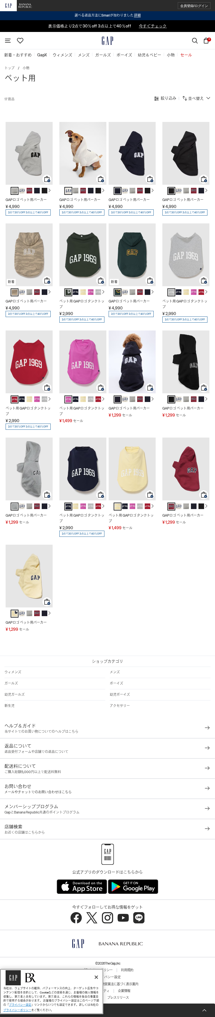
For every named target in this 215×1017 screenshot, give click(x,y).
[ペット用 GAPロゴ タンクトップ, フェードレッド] (201, 292)
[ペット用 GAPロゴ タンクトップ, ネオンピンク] (90, 292)
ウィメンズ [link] (62, 55)
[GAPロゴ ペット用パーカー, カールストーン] (21, 190)
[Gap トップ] (107, 40)
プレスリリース (118, 998)
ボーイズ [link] (124, 55)
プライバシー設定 (107, 977)
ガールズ (11, 683)
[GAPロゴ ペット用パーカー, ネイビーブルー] (117, 399)
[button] (194, 6)
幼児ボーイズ (120, 695)
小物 (26, 68)
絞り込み (168, 98)
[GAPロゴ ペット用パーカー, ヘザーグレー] (14, 191)
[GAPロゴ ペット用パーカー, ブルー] (37, 190)
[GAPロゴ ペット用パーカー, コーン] (14, 614)
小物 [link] (171, 55)
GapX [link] (42, 55)
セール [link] (186, 55)
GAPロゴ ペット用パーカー (26, 200)
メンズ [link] (84, 55)
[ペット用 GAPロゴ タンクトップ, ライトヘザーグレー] (98, 292)
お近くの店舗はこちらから (24, 833)
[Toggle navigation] (7, 40)
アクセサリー (120, 706)
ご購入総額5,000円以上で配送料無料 (32, 772)
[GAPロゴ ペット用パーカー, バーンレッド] (29, 190)
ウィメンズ (12, 672)
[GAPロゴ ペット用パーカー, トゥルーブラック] (171, 399)
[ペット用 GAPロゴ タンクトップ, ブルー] (75, 292)
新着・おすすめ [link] (18, 55)
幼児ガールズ (14, 695)
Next (49, 190)
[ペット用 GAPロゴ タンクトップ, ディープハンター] (68, 292)
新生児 (9, 706)
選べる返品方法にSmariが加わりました (107, 15)
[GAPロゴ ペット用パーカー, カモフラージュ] (14, 292)
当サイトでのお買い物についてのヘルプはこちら (41, 732)
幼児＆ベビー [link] (149, 55)
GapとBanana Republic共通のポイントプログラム (42, 812)
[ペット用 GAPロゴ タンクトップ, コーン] (83, 292)
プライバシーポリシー (17, 1010)
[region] (51, 991)
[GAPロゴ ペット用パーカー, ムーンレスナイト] (44, 190)
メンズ (115, 672)
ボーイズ (116, 683)
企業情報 (124, 991)
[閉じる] (96, 977)
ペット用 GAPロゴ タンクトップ (81, 304)
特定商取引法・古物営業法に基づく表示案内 (107, 984)
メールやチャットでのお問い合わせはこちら (38, 792)
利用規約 (127, 970)
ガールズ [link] (103, 55)
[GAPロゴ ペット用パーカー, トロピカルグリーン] (117, 292)
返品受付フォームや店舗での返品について (36, 752)
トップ (9, 68)
